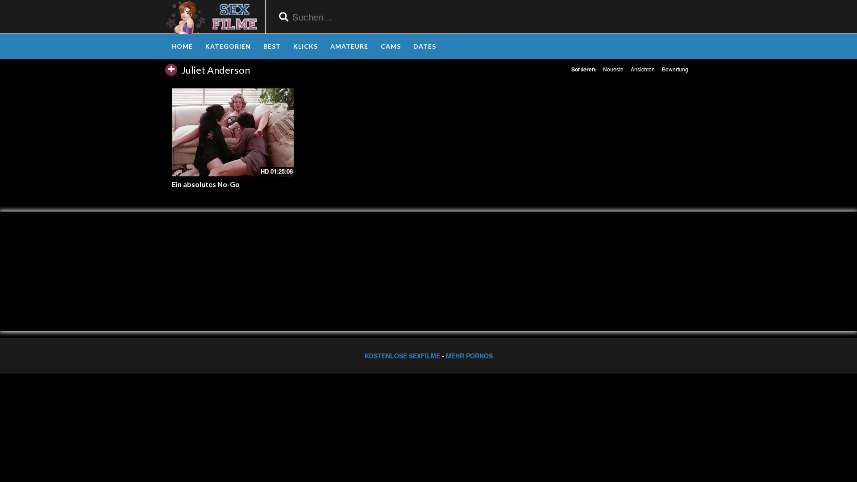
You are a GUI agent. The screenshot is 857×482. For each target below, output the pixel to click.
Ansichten (643, 69)
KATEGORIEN (228, 46)
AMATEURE (349, 46)
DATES (424, 46)
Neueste (613, 69)
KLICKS (305, 46)
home (182, 46)
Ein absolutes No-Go (206, 184)
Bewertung (675, 69)
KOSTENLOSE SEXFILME (402, 355)
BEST (272, 46)
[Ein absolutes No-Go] (233, 132)
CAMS (391, 46)
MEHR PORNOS (469, 355)
